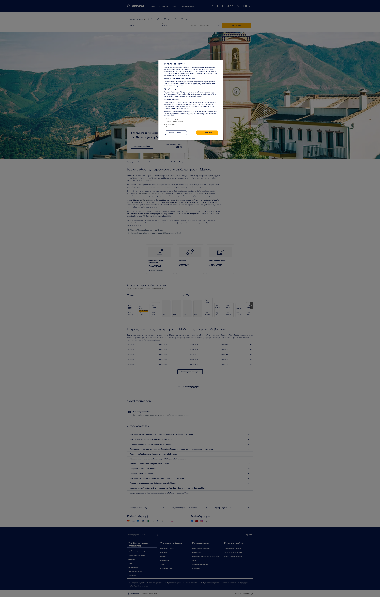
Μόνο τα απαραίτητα (175, 132)
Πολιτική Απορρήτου (173, 119)
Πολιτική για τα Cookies (174, 121)
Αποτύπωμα (170, 124)
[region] (190, 100)
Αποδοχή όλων (207, 132)
